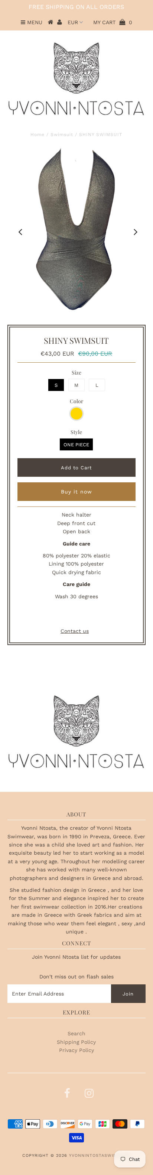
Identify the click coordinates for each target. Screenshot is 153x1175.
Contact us (75, 631)
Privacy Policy (76, 1050)
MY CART (112, 22)
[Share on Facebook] (62, 615)
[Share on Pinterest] (89, 615)
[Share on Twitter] (75, 615)
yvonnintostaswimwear (99, 1155)
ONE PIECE (76, 444)
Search (76, 1033)
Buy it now (76, 492)
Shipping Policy (76, 1042)
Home (37, 134)
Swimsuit (62, 134)
